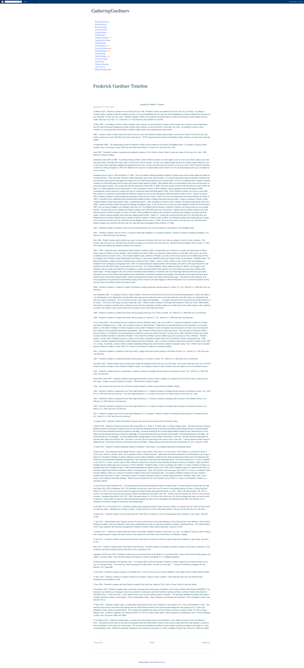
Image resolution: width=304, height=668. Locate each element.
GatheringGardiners (110, 10)
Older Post (206, 642)
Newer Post (98, 642)
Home (152, 642)
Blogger (162, 662)
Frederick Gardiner (109, 107)
